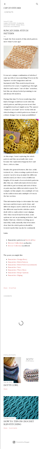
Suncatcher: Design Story (17, 259)
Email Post (12, 288)
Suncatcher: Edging (15, 275)
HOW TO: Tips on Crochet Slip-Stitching (19, 423)
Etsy (33, 240)
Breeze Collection (15, 243)
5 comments (13, 428)
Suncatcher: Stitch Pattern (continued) (22, 265)
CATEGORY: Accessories (16, 23)
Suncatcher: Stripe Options (18, 273)
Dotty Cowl (11, 385)
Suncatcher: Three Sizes (17, 270)
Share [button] (5, 288)
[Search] (37, 3)
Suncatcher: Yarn (14, 267)
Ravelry (28, 240)
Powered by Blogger (22, 442)
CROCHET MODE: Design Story (14, 25)
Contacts (8, 12)
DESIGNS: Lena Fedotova (12, 26)
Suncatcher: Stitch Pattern (18, 262)
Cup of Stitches (12, 8)
